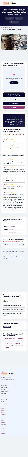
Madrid (3, 401)
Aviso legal (4, 385)
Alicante (3, 427)
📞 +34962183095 (14, 103)
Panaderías (7, 326)
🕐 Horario (19, 18)
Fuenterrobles (8, 27)
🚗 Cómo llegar (14, 99)
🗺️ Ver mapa (14, 82)
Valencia (11, 229)
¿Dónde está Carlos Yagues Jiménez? (13, 305)
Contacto (3, 393)
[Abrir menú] (25, 2)
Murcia (3, 412)
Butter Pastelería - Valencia (12, 343)
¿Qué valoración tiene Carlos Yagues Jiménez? (12, 314)
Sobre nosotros (5, 391)
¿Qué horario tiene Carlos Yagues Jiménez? (14, 309)
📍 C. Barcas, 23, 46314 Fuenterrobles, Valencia (14, 94)
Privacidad (4, 387)
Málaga (3, 408)
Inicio (2, 27)
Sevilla (3, 410)
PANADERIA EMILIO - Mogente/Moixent (15, 341)
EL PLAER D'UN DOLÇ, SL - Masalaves (14, 338)
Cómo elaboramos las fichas (10, 255)
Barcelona (3, 404)
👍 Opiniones (14, 22)
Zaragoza (3, 414)
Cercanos (3, 396)
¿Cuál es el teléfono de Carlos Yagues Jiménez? (12, 300)
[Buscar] (21, 2)
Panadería (12, 226)
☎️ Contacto (9, 18)
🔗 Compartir (14, 107)
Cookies (3, 389)
